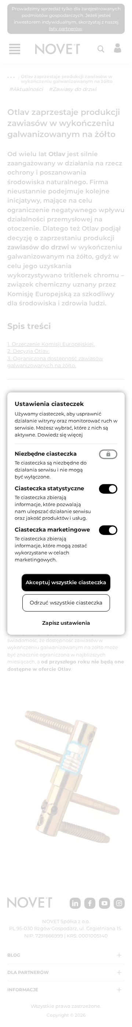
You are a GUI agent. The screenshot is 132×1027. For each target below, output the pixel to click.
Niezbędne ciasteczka (46, 454)
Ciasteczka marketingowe (52, 529)
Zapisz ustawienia (66, 623)
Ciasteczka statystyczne (49, 488)
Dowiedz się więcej (60, 435)
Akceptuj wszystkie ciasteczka (66, 582)
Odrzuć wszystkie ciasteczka (66, 602)
